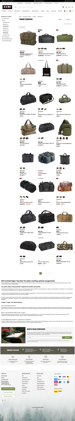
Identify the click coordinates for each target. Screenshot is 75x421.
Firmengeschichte (4, 379)
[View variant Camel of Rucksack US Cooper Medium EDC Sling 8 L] (57, 138)
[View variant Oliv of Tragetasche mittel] (60, 48)
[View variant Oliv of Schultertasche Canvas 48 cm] (57, 109)
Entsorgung (24, 389)
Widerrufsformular (40, 385)
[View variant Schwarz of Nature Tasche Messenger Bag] (63, 197)
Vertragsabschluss (40, 381)
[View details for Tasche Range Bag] (46, 157)
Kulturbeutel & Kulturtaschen (5, 33)
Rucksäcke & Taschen (6, 16)
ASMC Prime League (38, 3)
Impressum (39, 375)
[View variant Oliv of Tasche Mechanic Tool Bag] (39, 227)
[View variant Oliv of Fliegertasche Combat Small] (21, 227)
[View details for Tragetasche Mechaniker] (28, 68)
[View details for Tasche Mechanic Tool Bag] (46, 217)
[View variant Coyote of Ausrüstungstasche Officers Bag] (39, 48)
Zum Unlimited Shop (48, 3)
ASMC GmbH (40, 407)
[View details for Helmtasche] (64, 157)
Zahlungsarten (24, 377)
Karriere (2, 377)
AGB (38, 377)
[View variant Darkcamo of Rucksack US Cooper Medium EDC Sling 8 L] (60, 138)
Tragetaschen (6, 26)
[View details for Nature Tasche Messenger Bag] (64, 186)
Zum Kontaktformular (8, 388)
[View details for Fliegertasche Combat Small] (28, 217)
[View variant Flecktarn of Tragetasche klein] (21, 138)
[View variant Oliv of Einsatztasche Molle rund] (24, 197)
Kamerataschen (6, 30)
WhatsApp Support (9, 392)
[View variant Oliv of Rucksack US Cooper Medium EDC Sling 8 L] (63, 138)
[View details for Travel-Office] (28, 157)
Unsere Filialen (4, 375)
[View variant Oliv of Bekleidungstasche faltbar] (21, 256)
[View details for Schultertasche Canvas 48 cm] (64, 98)
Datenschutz (39, 379)
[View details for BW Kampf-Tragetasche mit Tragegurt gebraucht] (28, 38)
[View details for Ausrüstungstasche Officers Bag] (46, 38)
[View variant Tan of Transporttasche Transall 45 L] (45, 109)
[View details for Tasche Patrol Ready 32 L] (46, 186)
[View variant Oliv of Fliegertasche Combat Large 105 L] (39, 138)
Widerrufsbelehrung (41, 383)
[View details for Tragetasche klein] (28, 127)
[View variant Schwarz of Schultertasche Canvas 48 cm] (60, 109)
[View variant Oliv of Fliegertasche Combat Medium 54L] (24, 109)
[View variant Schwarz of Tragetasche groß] (60, 79)
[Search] (15, 7)
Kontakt (56, 3)
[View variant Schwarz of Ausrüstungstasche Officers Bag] (45, 48)
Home (20, 16)
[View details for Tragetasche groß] (64, 68)
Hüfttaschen (5, 24)
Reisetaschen (5, 28)
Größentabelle (24, 387)
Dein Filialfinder (28, 3)
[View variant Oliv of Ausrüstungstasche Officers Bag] (42, 48)
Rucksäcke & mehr (5, 18)
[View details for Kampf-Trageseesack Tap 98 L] (64, 246)
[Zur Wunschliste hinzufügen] (35, 31)
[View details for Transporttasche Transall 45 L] (46, 98)
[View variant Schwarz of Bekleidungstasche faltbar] (24, 256)
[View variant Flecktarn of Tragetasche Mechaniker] (24, 79)
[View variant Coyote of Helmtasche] (57, 168)
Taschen (3, 20)
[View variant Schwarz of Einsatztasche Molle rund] (27, 197)
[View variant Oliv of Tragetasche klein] (24, 138)
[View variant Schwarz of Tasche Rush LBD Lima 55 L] (57, 227)
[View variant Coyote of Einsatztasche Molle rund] (21, 197)
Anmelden (67, 337)
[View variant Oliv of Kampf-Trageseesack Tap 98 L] (57, 256)
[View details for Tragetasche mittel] (64, 38)
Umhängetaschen (6, 22)
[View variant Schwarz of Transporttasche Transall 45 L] (42, 109)
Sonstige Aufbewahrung (6, 40)
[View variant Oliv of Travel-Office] (21, 168)
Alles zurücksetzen (67, 23)
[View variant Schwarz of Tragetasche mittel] (63, 48)
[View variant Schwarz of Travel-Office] (24, 168)
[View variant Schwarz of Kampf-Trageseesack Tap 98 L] (60, 256)
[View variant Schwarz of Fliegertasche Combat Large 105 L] (42, 138)
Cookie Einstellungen (41, 389)
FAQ (23, 375)
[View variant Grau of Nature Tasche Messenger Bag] (60, 197)
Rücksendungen (25, 381)
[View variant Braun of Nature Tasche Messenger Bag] (57, 197)
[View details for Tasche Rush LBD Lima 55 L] (64, 217)
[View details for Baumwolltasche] (46, 68)
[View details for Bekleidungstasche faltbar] (28, 246)
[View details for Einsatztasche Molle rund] (28, 186)
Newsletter (24, 393)
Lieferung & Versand (26, 379)
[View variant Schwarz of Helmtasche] (63, 168)
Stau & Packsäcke (5, 36)
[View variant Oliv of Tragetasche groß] (57, 79)
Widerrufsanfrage (8, 396)
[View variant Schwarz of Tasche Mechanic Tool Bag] (42, 227)
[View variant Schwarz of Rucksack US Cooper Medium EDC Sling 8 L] (66, 138)
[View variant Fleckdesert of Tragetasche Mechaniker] (21, 79)
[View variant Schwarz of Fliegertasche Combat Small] (24, 227)
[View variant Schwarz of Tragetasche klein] (27, 138)
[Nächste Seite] (52, 273)
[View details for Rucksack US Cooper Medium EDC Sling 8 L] (64, 127)
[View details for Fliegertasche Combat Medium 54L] (28, 98)
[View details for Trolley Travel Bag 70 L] (46, 246)
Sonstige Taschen (6, 35)
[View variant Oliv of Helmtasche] (60, 168)
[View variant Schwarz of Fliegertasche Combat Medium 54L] (21, 109)
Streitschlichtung (40, 387)
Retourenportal (25, 383)
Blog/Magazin (20, 3)
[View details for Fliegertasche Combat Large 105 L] (46, 127)
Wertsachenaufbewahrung (7, 38)
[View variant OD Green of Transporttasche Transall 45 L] (39, 109)
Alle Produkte (22, 27)
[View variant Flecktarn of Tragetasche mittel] (57, 48)
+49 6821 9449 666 (5, 383)
